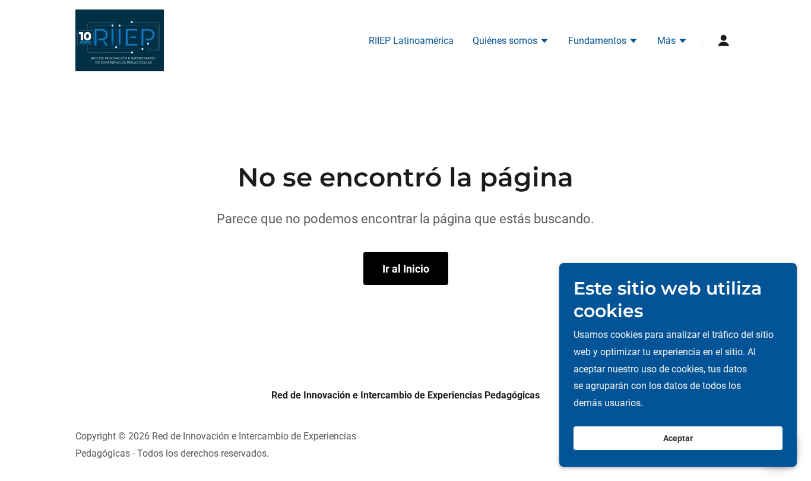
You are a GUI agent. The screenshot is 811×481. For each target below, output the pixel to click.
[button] (511, 42)
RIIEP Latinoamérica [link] (411, 40)
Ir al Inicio (405, 268)
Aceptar (678, 438)
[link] (119, 39)
